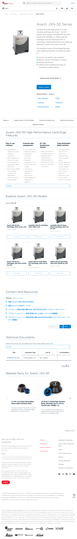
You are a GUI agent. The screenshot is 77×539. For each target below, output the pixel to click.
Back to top (70, 430)
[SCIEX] (39, 535)
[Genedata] (39, 529)
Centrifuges (14, 14)
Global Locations (45, 447)
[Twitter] (70, 474)
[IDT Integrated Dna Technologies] (59, 529)
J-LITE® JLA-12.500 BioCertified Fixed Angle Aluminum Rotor (22, 402)
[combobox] (42, 3)
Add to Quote (16, 236)
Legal (60, 449)
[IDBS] (49, 529)
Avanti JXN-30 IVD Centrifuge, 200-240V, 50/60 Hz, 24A (16, 263)
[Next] (70, 398)
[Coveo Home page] (65, 366)
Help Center (44, 451)
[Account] (67, 8)
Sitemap (61, 464)
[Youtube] (74, 474)
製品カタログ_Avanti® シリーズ (19, 306)
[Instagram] (63, 474)
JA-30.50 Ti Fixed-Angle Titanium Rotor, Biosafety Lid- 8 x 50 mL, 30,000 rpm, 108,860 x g (53, 403)
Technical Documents (67, 120)
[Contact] (56, 8)
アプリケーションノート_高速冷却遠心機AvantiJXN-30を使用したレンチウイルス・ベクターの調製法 (39, 318)
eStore (73, 3)
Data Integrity (43, 98)
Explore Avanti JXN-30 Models (24, 120)
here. (51, 343)
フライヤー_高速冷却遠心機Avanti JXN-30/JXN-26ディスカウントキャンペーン (36, 309)
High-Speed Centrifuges (26, 14)
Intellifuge (59, 102)
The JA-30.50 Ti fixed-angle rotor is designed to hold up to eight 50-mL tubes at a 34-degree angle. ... (52, 411)
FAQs (57, 98)
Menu (6, 8)
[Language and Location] (72, 8)
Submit (5, 482)
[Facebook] (59, 474)
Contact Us (43, 443)
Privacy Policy (23, 472)
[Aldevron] (29, 529)
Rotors (57, 107)
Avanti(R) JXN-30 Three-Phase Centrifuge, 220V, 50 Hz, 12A (59, 226)
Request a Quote (43, 87)
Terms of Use (5, 474)
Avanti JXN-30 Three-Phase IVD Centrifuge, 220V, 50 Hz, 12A (38, 263)
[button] (24, 3)
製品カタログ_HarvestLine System (21, 302)
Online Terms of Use (64, 453)
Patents (60, 457)
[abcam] (19, 529)
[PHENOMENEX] (29, 535)
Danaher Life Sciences (65, 468)
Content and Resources (47, 120)
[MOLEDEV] (19, 535)
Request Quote (43, 107)
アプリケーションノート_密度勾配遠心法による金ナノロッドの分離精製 (32, 313)
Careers (42, 440)
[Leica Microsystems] (9, 535)
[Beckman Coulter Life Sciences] (7, 3)
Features (41, 102)
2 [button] (61, 326)
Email (4, 454)
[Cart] (62, 8)
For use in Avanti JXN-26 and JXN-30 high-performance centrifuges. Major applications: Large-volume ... (23, 409)
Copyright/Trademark (65, 440)
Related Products (38, 124)
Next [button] (66, 326)
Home (6, 14)
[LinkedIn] (66, 474)
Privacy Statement (64, 460)
